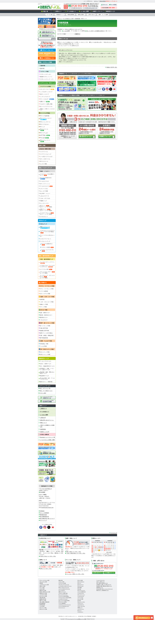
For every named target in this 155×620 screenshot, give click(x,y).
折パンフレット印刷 (45, 325)
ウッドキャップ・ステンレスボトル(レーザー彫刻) (47, 276)
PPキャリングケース (45, 122)
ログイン (96, 1)
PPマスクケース (44, 129)
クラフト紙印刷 (44, 291)
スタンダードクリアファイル (64, 584)
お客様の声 (43, 417)
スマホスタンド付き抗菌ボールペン (47, 174)
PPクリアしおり (44, 132)
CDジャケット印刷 (44, 352)
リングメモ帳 (43, 163)
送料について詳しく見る (46, 568)
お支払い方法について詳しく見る (48, 556)
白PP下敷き (43, 135)
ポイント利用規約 (44, 512)
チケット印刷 (43, 306)
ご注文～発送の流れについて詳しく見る (75, 553)
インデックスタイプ (45, 96)
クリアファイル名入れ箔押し (64, 596)
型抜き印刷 (61, 580)
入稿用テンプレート (97, 11)
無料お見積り (81, 14)
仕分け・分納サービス (45, 363)
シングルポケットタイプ (46, 91)
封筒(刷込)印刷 (42, 604)
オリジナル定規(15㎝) (46, 243)
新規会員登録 (102, 1)
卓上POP (79, 600)
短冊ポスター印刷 (43, 590)
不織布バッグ (43, 200)
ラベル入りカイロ (44, 186)
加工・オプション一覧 (45, 388)
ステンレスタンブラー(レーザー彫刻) (45, 272)
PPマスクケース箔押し (63, 601)
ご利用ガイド (58, 11)
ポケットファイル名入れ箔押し (64, 600)
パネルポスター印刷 (43, 594)
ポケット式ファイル (45, 159)
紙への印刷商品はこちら (48, 58)
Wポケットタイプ (44, 94)
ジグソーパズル (44, 188)
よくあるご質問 (85, 11)
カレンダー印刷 (44, 191)
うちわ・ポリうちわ (45, 198)
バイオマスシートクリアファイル (65, 604)
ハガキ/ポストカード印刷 (44, 584)
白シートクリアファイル (46, 106)
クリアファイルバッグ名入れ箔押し (65, 597)
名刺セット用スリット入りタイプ (47, 109)
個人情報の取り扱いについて (47, 518)
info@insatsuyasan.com (47, 507)
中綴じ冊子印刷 (44, 328)
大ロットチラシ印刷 (45, 293)
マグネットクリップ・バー (46, 79)
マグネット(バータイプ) (47, 249)
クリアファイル (44, 151)
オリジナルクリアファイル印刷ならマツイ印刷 (76, 619)
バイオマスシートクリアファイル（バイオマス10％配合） (47, 231)
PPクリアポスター (44, 124)
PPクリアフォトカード (46, 118)
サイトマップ (43, 520)
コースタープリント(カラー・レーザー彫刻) (46, 213)
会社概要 (42, 492)
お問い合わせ (91, 14)
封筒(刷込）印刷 (44, 343)
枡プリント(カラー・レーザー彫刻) (46, 206)
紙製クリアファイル (45, 226)
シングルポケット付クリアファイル (65, 586)
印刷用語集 (77, 18)
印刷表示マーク (60, 14)
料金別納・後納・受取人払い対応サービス (47, 372)
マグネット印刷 (44, 71)
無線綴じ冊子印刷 (44, 330)
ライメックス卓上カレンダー (64, 606)
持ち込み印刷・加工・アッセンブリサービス (47, 379)
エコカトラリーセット (45, 238)
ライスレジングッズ (45, 241)
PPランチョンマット (45, 140)
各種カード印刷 (44, 304)
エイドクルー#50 (44, 269)
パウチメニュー (80, 603)
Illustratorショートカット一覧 (47, 437)
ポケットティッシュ (45, 183)
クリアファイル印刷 (46, 86)
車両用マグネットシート (46, 76)
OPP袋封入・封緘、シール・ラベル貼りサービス (47, 369)
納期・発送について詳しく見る (73, 551)
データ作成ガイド (71, 11)
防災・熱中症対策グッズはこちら (47, 54)
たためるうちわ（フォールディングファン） (47, 266)
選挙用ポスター (44, 317)
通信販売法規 (43, 514)
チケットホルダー (44, 99)
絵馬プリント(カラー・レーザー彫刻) (46, 210)
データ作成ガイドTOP (68, 18)
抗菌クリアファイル (62, 591)
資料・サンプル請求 (103, 14)
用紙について (43, 422)
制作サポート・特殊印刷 (46, 381)
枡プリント (80, 610)
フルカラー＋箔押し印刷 (46, 104)
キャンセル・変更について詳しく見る (75, 574)
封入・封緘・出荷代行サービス (102, 583)
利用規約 (42, 511)
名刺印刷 (42, 299)
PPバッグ (42, 126)
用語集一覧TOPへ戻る (111, 67)
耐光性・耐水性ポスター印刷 (45, 591)
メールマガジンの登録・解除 (47, 439)
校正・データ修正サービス (46, 390)
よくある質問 (66, 31)
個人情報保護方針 (44, 516)
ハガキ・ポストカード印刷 (46, 302)
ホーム (60, 18)
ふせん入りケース (44, 196)
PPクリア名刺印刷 (44, 115)
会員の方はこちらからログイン (47, 29)
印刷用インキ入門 (44, 431)
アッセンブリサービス (45, 361)
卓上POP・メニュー (45, 193)
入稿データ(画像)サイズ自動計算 (47, 425)
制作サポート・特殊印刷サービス (102, 590)
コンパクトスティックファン (47, 262)
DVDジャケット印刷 (45, 354)
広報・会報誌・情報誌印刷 (46, 335)
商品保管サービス (44, 375)
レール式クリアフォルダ (46, 156)
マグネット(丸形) (45, 247)
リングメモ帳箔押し (62, 603)
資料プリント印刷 (43, 600)
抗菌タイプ (43, 101)
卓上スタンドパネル (81, 601)
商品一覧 (45, 11)
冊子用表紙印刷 (44, 338)
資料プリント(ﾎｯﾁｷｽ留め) (46, 333)
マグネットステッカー (45, 74)
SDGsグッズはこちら (47, 50)
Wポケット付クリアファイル (64, 587)
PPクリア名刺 (80, 580)
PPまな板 (42, 137)
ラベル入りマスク (44, 181)
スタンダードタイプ (45, 89)
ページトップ (114, 532)
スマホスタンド (44, 216)
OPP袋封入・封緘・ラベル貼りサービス (103, 584)
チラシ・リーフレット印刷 (46, 288)
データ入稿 (49, 14)
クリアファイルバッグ (45, 154)
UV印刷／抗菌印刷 (44, 434)
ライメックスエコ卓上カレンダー (47, 236)
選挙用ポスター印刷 (43, 593)
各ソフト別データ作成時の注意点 (95, 31)
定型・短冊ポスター (45, 312)
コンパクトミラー (44, 203)
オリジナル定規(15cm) (45, 177)
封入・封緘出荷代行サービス (47, 366)
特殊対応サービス (110, 11)
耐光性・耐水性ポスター (46, 315)
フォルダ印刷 (43, 346)
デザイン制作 (43, 393)
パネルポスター (44, 320)
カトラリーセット (62, 607)
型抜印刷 (42, 68)
